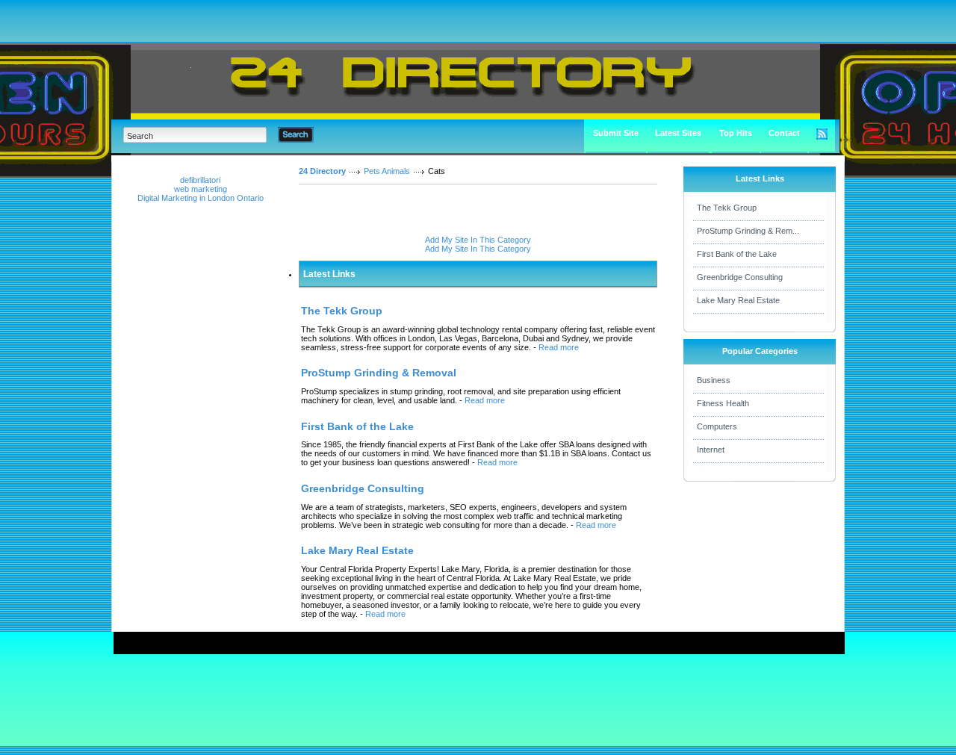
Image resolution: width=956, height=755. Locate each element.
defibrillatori (200, 179)
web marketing (200, 188)
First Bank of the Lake (737, 253)
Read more (558, 347)
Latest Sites (678, 132)
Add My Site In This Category (478, 239)
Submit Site (616, 132)
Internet (710, 449)
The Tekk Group (727, 207)
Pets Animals (387, 171)
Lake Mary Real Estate (738, 300)
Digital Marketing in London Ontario (200, 197)
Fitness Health (723, 403)
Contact (784, 132)
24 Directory (322, 171)
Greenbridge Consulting (740, 277)
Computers (717, 426)
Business (713, 380)
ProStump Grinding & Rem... (748, 230)
